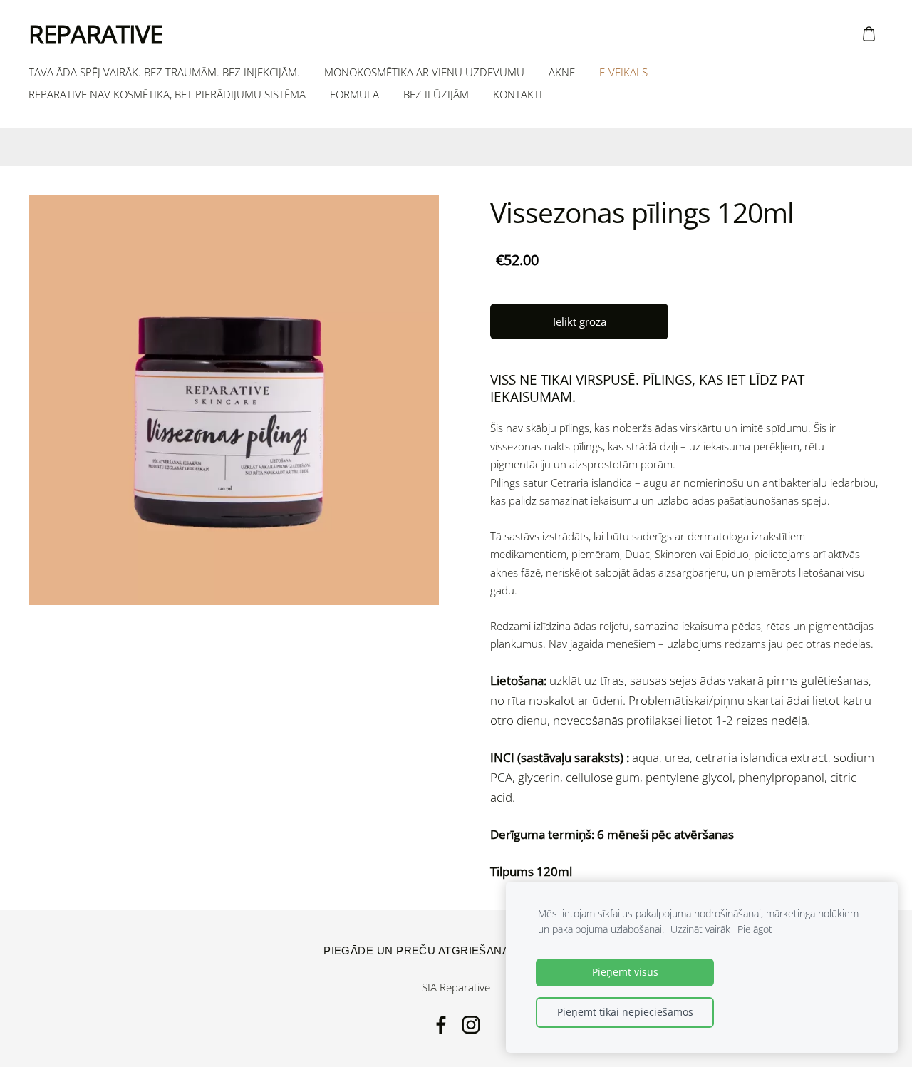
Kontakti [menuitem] (517, 94)
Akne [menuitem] (562, 72)
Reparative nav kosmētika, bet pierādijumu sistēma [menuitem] (167, 94)
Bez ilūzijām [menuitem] (436, 94)
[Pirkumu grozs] (869, 34)
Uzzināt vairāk (700, 929)
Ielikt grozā (579, 321)
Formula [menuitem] (354, 94)
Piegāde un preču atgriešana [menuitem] (416, 950)
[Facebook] (441, 1025)
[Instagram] (470, 1025)
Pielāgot (754, 929)
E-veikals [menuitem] (623, 72)
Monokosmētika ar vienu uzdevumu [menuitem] (424, 72)
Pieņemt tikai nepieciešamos (625, 1012)
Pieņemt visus (625, 972)
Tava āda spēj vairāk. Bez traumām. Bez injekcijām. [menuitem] (164, 72)
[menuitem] (38, 145)
